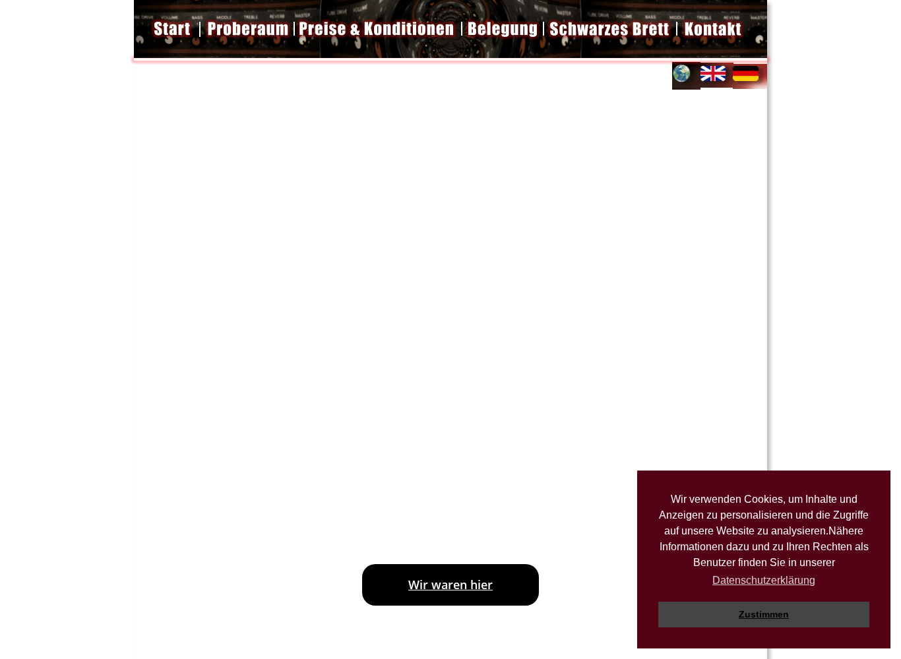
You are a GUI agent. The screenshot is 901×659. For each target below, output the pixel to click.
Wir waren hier (450, 584)
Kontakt (605, 437)
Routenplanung (434, 437)
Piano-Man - (676, 237)
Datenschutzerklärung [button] (763, 580)
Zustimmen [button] (764, 614)
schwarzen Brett (454, 472)
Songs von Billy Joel (448, 254)
